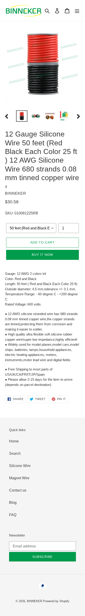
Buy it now (42, 254)
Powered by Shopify (56, 601)
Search (15, 453)
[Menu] (77, 10)
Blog (13, 502)
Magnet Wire (19, 478)
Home (14, 441)
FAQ (12, 515)
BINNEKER (34, 601)
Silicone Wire (20, 466)
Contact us (17, 490)
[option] (22, 116)
